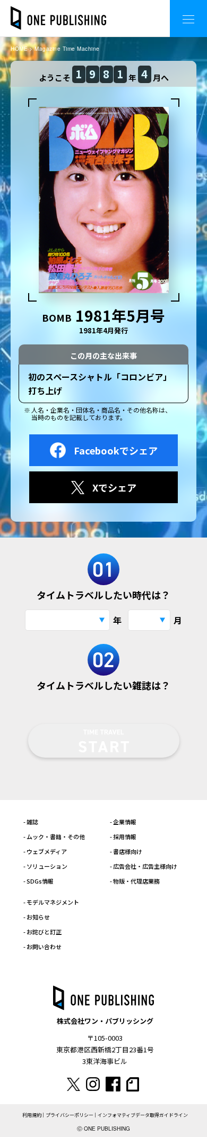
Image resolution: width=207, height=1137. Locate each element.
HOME (19, 48)
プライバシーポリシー (69, 1115)
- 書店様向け (126, 851)
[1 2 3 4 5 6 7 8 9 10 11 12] (149, 620)
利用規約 (31, 1115)
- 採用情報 (123, 836)
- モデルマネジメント (51, 902)
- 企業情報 (123, 821)
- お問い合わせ (42, 946)
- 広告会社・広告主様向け (143, 866)
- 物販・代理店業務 (135, 881)
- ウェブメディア (45, 851)
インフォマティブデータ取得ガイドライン (143, 1115)
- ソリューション (45, 866)
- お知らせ (36, 917)
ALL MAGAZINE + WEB (119, 10)
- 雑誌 (30, 821)
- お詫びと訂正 (42, 931)
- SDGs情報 (38, 881)
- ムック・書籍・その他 (54, 836)
